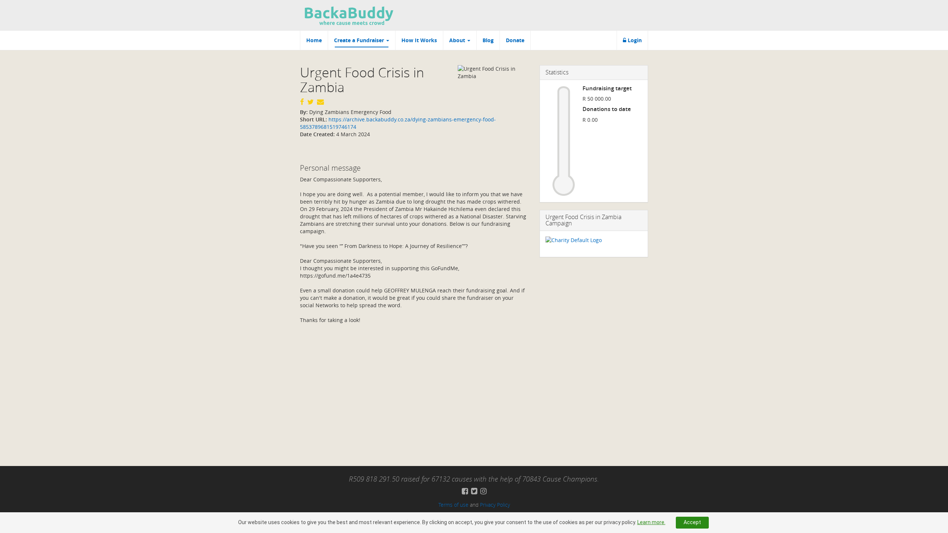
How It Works (419, 40)
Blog (488, 40)
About (458, 40)
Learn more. (651, 522)
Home (314, 40)
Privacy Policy (495, 504)
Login (634, 40)
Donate (515, 40)
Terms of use (453, 504)
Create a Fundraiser (359, 40)
